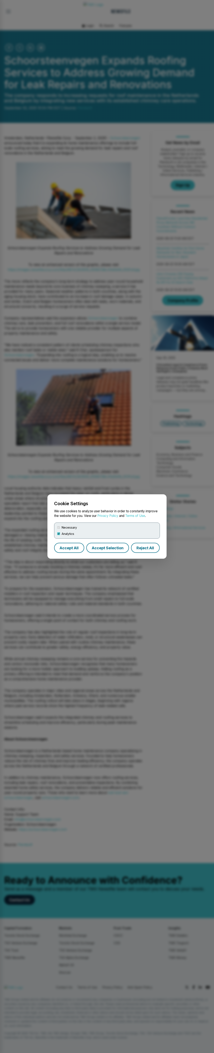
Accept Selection (108, 548)
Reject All (145, 548)
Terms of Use (135, 516)
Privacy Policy (107, 516)
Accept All (69, 548)
